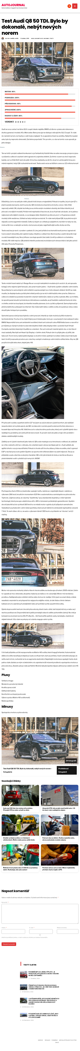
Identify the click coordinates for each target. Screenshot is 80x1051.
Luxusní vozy (38, 38)
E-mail (31, 927)
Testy (52, 38)
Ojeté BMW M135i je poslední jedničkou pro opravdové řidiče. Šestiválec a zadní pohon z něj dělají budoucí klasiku (44, 1001)
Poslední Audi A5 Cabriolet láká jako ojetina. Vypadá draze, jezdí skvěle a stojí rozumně (43, 1015)
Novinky (46, 38)
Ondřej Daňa (14, 38)
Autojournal (13, 5)
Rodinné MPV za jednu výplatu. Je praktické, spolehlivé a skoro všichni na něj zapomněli (44, 973)
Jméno (4, 927)
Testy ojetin (29, 964)
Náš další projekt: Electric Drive (66, 1041)
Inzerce (40, 1040)
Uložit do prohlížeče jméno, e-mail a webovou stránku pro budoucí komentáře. (25, 937)
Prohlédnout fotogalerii (63, 770)
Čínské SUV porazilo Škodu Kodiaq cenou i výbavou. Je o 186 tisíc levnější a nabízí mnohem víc (44, 987)
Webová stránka (62, 927)
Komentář (5, 902)
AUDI (32, 38)
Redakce (47, 1040)
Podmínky (55, 1040)
